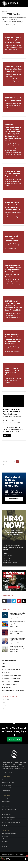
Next (4, 464)
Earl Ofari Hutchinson (7, 709)
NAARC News (7, 560)
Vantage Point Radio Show (8, 817)
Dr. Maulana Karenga (7, 706)
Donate (6, 553)
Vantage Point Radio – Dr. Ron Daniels (11, 678)
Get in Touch (5, 798)
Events (3, 663)
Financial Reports (6, 790)
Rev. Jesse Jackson (6, 712)
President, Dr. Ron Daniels (8, 782)
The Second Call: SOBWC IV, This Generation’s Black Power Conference (13, 412)
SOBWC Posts (12, 418)
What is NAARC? (8, 555)
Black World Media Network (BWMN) (11, 669)
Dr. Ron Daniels (8, 416)
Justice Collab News (6, 687)
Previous (5, 461)
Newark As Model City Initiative (9, 684)
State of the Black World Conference (11, 681)
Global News (5, 838)
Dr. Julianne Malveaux (7, 702)
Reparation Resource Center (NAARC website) (13, 690)
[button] (25, 3)
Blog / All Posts (5, 846)
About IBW (4, 780)
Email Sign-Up (5, 806)
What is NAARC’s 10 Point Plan (11, 557)
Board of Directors (6, 785)
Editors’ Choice (5, 844)
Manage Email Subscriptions (9, 809)
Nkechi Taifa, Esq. (6, 715)
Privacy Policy (5, 825)
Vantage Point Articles (7, 820)
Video (3, 666)
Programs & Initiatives (7, 787)
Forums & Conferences (9, 559)
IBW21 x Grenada (6, 672)
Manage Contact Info (7, 812)
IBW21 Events (5, 836)
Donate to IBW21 (6, 801)
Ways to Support (15, 739)
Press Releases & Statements (9, 660)
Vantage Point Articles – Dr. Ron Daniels (11, 675)
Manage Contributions (7, 804)
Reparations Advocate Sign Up (11, 562)
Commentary (5, 841)
